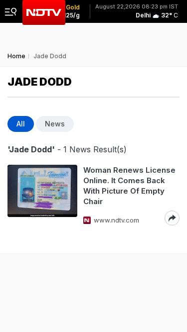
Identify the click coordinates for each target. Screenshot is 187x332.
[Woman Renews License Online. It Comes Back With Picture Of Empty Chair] (42, 195)
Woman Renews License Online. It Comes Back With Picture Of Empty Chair (129, 185)
